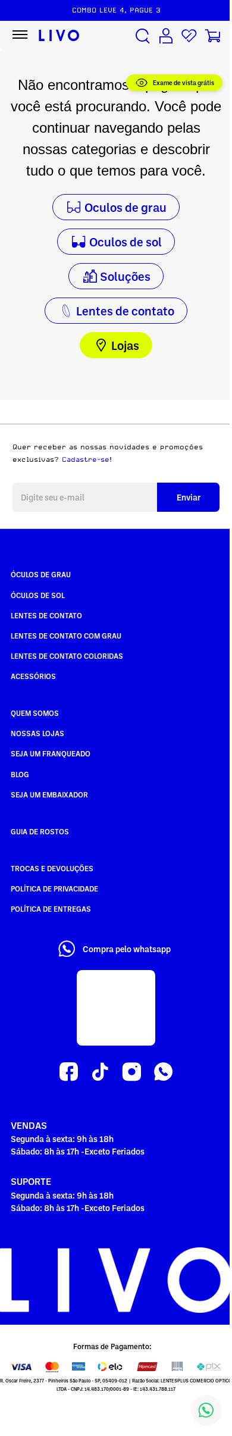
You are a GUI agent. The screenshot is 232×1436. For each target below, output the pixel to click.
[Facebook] (68, 1072)
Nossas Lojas (37, 733)
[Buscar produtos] (142, 36)
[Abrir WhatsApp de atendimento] (206, 1410)
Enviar (188, 497)
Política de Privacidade (54, 888)
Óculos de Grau (41, 574)
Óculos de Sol (38, 595)
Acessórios (33, 676)
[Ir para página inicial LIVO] (59, 36)
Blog (20, 774)
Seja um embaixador (49, 794)
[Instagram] (131, 1072)
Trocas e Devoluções (52, 868)
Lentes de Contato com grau (66, 635)
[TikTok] (100, 1072)
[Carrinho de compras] (212, 36)
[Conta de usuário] (165, 36)
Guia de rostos (40, 831)
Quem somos (35, 713)
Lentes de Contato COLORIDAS (67, 656)
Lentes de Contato (46, 615)
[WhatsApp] (163, 1072)
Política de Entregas (51, 908)
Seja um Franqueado (50, 753)
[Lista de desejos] (189, 36)
